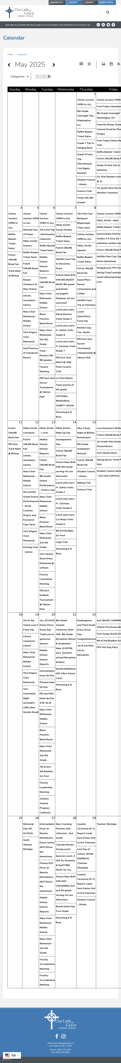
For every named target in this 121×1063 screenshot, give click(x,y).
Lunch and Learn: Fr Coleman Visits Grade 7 (66, 346)
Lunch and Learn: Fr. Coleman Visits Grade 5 (65, 503)
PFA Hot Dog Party (107, 647)
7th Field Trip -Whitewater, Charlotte (47, 234)
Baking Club (84, 482)
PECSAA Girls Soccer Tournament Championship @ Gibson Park (86, 348)
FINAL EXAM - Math (107, 220)
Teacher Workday (106, 824)
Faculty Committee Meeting (46, 579)
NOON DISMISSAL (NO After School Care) (66, 673)
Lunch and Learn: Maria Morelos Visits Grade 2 (65, 314)
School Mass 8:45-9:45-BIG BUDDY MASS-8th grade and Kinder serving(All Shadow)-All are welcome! (66, 289)
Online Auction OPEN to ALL (31, 218)
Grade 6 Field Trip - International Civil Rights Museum (85, 164)
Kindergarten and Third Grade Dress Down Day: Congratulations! (86, 630)
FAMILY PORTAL (107, 2)
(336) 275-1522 (64, 1049)
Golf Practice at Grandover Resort (30, 353)
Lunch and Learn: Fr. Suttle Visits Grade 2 (65, 487)
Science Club (84, 191)
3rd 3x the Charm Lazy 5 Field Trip (30, 625)
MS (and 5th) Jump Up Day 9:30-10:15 (47, 698)
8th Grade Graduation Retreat (83, 449)
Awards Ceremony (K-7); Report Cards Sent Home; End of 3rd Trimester (86, 833)
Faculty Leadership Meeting (46, 787)
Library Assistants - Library (30, 300)
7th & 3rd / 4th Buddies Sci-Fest (46, 771)
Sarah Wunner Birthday (28, 844)
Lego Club (62, 542)
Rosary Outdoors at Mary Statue (30, 284)
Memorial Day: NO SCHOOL (28, 828)
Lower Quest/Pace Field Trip (83, 316)
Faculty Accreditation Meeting (47, 964)
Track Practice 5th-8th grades (47, 355)
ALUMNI (73, 2)
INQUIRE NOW (57, 2)
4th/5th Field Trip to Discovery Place (65, 264)
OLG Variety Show (107, 453)
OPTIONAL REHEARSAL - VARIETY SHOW (65, 401)
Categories (17, 76)
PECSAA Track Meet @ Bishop (14, 449)
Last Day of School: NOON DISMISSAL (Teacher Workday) (85, 858)
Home (10, 54)
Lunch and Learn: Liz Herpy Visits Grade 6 (65, 519)
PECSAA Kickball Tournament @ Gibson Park (46, 600)
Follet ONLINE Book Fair (13, 259)
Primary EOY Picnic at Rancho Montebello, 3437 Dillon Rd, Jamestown (47, 877)
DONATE (89, 2)
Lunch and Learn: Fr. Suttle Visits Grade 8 (65, 330)
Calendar (22, 54)
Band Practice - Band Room (46, 319)
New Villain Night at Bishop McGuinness (85, 433)
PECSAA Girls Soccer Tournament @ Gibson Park (47, 387)
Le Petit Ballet (64, 378)
